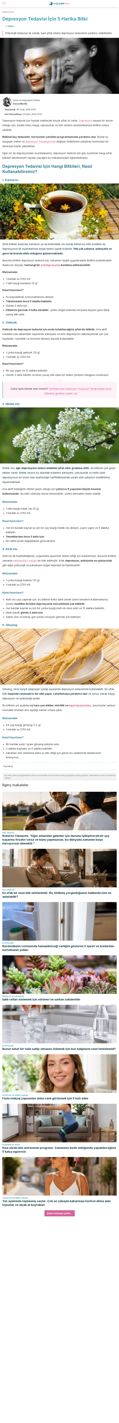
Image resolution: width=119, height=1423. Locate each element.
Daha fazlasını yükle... (59, 1213)
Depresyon (85, 120)
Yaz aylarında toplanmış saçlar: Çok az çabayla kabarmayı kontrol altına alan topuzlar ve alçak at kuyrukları (56, 1203)
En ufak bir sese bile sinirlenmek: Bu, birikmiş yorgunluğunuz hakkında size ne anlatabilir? (56, 894)
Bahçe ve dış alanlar (13, 996)
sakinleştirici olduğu (25, 560)
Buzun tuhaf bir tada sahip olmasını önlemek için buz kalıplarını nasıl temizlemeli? (59, 1049)
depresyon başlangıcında (40, 141)
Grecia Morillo (20, 103)
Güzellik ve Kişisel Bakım (15, 1095)
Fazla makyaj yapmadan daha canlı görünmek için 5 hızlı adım (45, 1098)
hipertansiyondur (80, 705)
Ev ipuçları (7, 943)
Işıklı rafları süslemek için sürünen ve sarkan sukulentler (41, 999)
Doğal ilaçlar (8, 12)
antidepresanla (50, 265)
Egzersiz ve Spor (11, 1145)
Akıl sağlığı (8, 833)
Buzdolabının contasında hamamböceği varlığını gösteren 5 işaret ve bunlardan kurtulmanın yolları (58, 948)
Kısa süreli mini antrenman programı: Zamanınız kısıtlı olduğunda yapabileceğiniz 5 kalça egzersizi (59, 1149)
